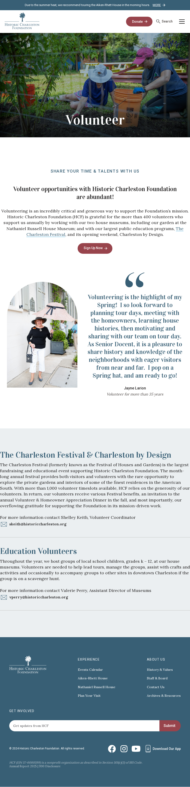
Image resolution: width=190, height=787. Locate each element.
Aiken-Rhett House (93, 678)
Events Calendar (90, 670)
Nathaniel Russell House (96, 687)
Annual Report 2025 (23, 766)
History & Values (160, 670)
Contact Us (156, 687)
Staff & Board (157, 678)
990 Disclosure (49, 766)
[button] (180, 21)
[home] (22, 22)
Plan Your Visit (89, 696)
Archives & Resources (164, 696)
